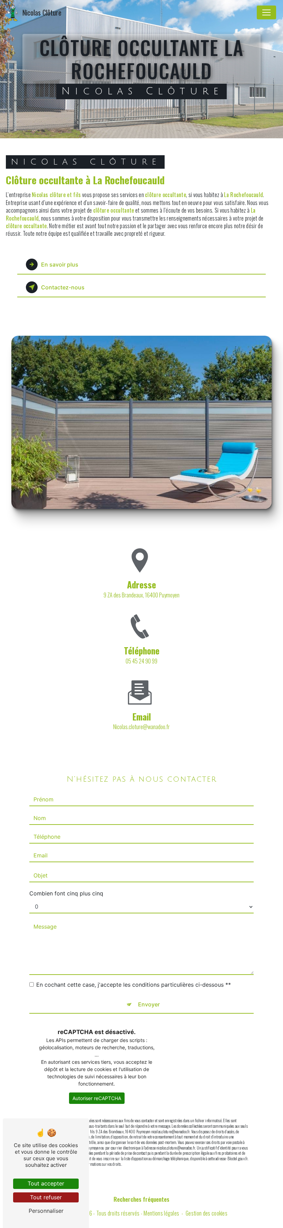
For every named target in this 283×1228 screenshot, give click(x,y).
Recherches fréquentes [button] (141, 1198)
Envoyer (149, 1004)
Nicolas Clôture (41, 12)
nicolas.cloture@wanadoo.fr (141, 727)
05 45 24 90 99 (141, 661)
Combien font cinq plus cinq (66, 893)
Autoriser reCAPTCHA (96, 1098)
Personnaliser (46, 1210)
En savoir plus (59, 264)
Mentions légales (161, 1213)
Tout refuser (46, 1197)
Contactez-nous (63, 287)
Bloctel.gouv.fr (237, 1158)
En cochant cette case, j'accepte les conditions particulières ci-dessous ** (133, 984)
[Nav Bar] (266, 12)
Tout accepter (46, 1183)
